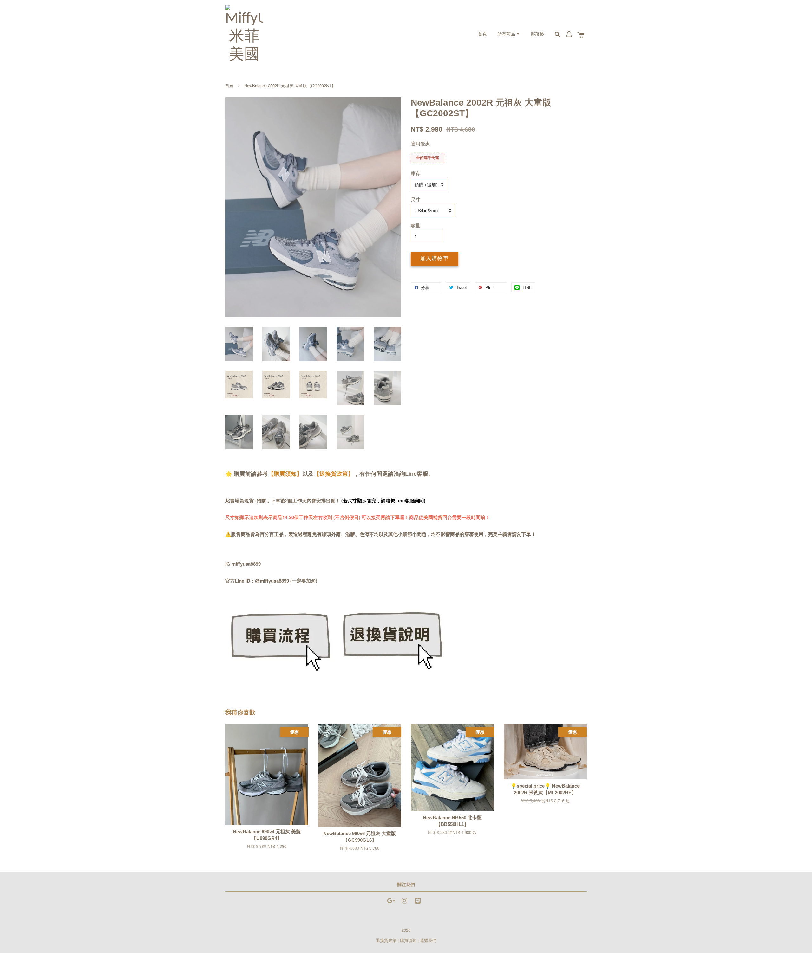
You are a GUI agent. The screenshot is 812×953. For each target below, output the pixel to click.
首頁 (482, 34)
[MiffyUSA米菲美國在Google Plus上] (391, 903)
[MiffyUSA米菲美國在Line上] (417, 903)
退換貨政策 (386, 940)
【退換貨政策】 (334, 473)
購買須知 (408, 940)
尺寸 (415, 199)
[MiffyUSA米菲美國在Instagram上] (404, 903)
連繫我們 (428, 940)
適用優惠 (420, 143)
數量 (415, 225)
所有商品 (506, 34)
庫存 (415, 173)
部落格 (537, 34)
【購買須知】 (285, 473)
